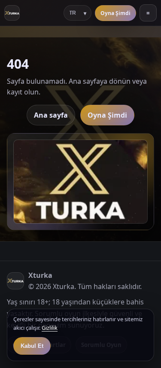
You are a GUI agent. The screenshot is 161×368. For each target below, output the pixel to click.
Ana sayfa (51, 115)
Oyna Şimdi (115, 13)
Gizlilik (50, 328)
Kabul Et (32, 346)
